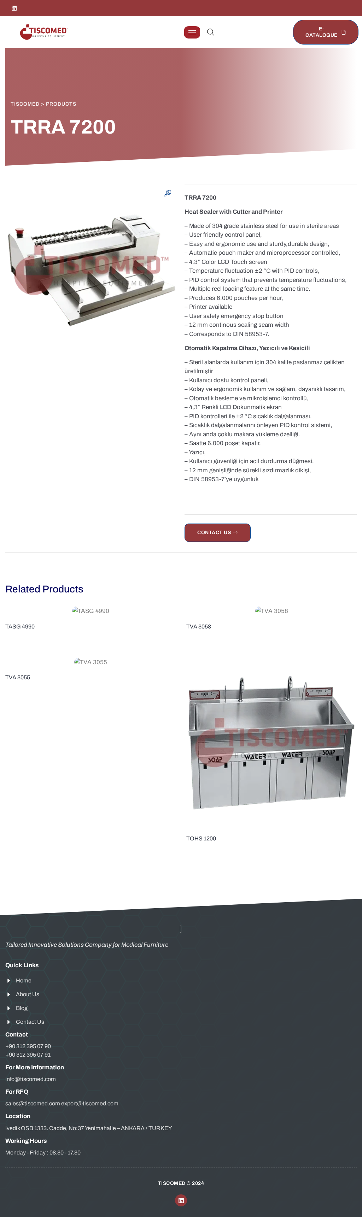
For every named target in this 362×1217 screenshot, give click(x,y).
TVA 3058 (198, 627)
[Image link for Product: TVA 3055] (90, 662)
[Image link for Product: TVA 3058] (271, 610)
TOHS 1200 (201, 838)
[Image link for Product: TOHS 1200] (271, 742)
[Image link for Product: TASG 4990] (90, 610)
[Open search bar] (210, 32)
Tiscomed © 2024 (181, 1183)
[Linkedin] (14, 8)
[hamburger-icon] (192, 32)
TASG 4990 (20, 627)
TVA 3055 (17, 677)
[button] (167, 194)
